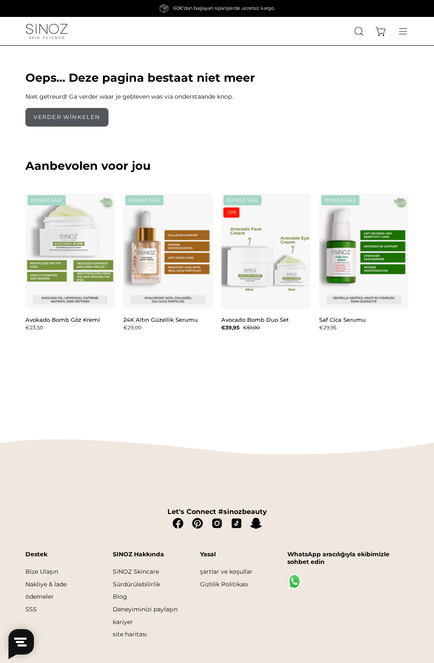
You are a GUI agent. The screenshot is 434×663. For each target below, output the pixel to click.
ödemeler (39, 596)
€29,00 (132, 328)
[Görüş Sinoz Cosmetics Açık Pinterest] (197, 523)
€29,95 (328, 328)
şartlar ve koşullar (226, 571)
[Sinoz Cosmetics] (46, 31)
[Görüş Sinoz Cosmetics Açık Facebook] (178, 523)
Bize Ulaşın (41, 571)
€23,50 (34, 328)
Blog (120, 596)
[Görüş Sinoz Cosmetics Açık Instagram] (217, 523)
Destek (36, 554)
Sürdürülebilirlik (136, 584)
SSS (31, 609)
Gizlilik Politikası (224, 584)
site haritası (130, 634)
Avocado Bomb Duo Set (255, 319)
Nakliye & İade (46, 584)
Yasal (208, 554)
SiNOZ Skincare (136, 571)
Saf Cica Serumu (342, 319)
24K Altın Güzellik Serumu (160, 319)
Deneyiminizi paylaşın (145, 609)
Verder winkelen (66, 117)
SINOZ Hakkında (138, 554)
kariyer (123, 621)
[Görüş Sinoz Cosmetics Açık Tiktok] (236, 523)
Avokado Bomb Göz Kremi (62, 319)
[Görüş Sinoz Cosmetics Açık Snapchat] (256, 523)
